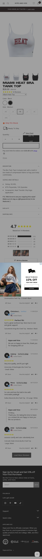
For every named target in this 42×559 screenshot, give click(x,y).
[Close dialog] (41, 264)
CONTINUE (31, 288)
